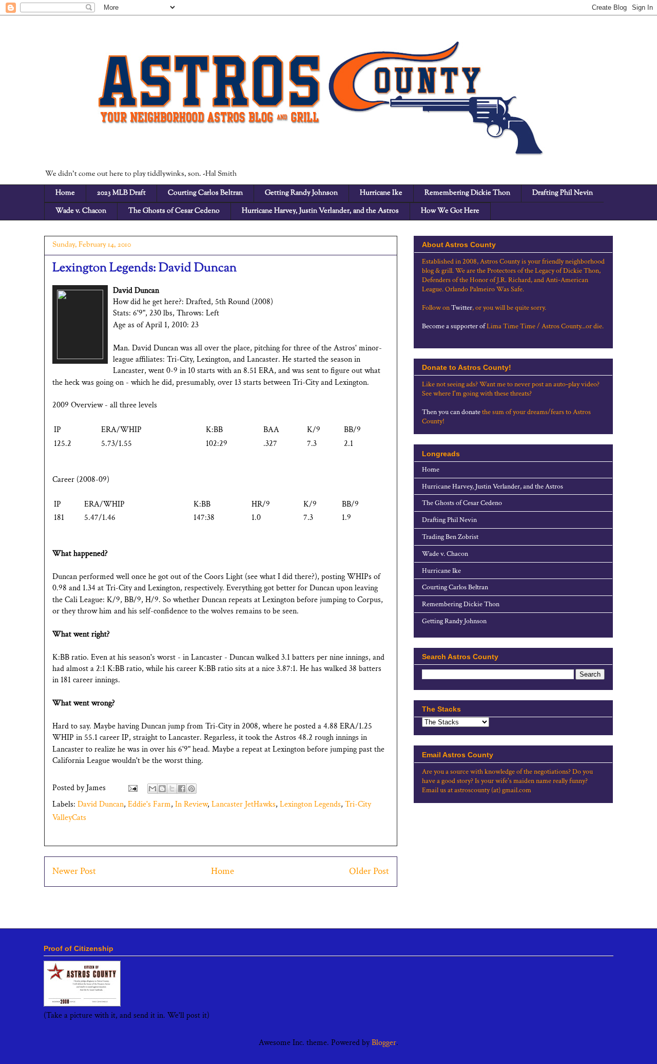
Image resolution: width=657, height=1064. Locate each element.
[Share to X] (172, 788)
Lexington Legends (310, 804)
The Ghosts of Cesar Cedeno (174, 211)
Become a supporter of (453, 326)
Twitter (461, 307)
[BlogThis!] (162, 788)
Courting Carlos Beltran (205, 193)
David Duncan (101, 804)
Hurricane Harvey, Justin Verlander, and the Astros (320, 211)
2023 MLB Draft (121, 193)
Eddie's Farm (149, 804)
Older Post (369, 871)
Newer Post (74, 871)
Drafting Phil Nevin (562, 193)
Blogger (384, 1042)
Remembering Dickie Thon (467, 193)
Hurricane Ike (381, 193)
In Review (191, 804)
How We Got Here (450, 211)
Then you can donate (451, 412)
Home (65, 193)
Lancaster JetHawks (243, 804)
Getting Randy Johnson (301, 193)
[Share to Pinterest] (191, 788)
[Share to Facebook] (182, 788)
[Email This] (152, 788)
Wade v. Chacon (80, 211)
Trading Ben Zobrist (450, 537)
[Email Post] (132, 787)
